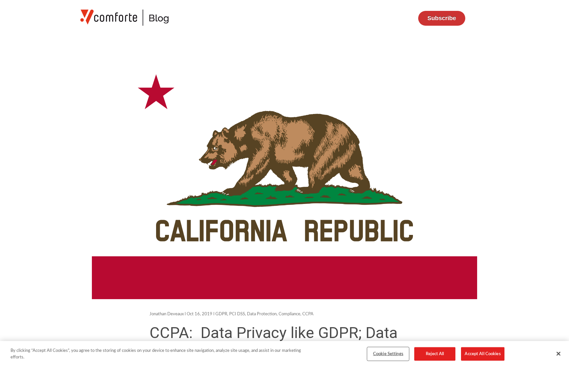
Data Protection (262, 314)
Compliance (289, 314)
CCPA (307, 314)
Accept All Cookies (483, 354)
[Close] (558, 353)
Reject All (435, 354)
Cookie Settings (388, 354)
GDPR (221, 314)
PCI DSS (237, 314)
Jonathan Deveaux (166, 314)
